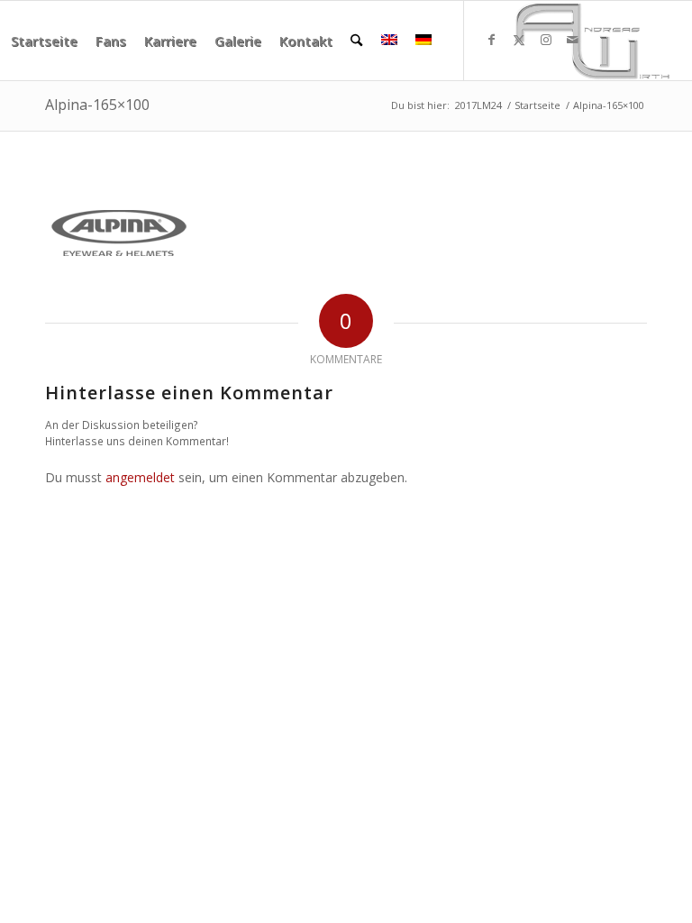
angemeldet (140, 477)
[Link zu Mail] (573, 39)
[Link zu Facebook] (491, 39)
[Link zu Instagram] (546, 39)
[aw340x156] (591, 40)
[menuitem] (44, 40)
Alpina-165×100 (97, 104)
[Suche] (356, 40)
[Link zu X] (519, 39)
